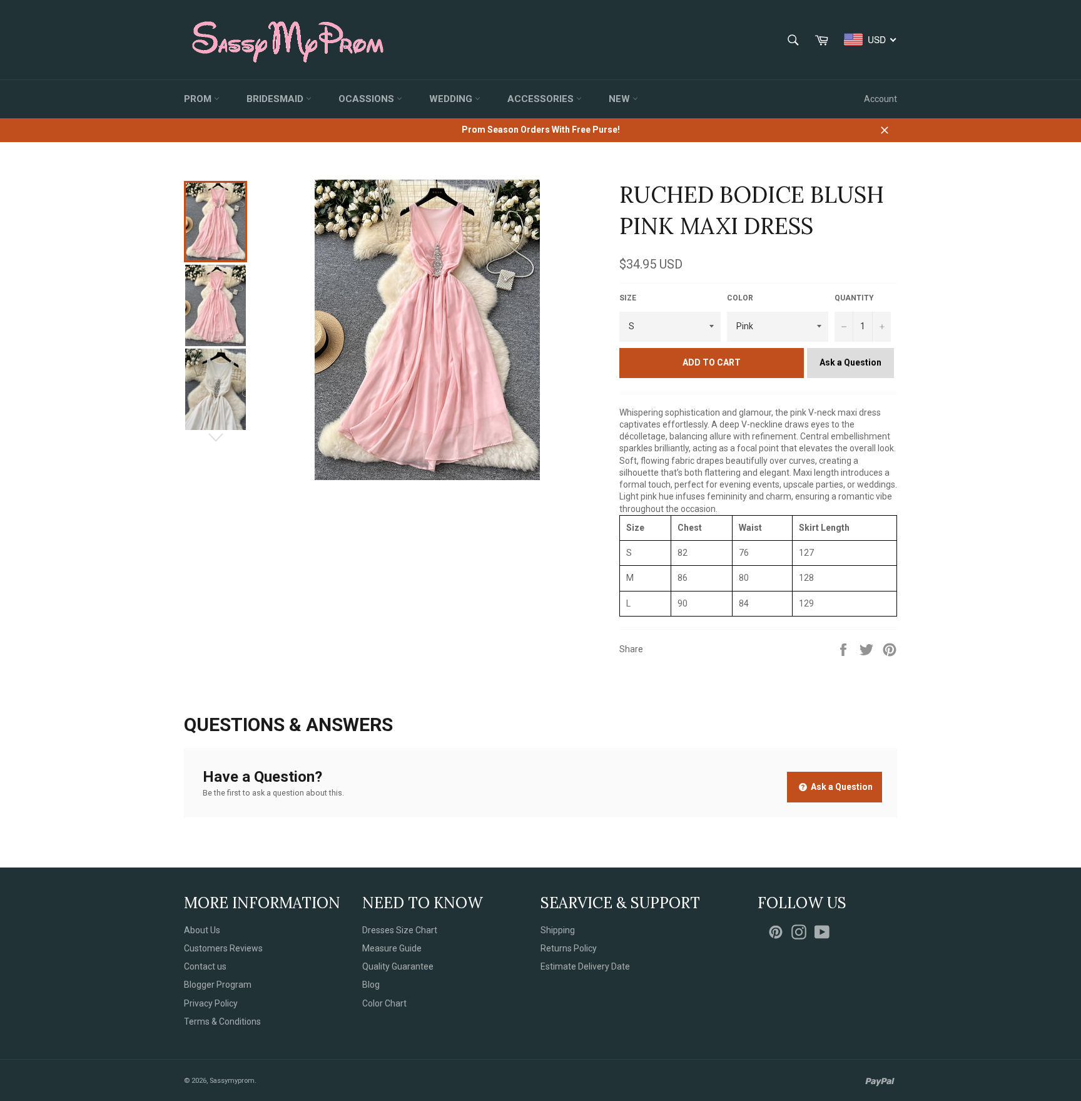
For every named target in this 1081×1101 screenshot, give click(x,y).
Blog (371, 985)
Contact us (205, 966)
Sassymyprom (232, 1081)
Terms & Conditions (222, 1022)
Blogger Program (217, 985)
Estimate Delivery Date (585, 966)
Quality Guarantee (398, 966)
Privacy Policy (211, 1003)
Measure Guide (392, 948)
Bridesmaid (276, 99)
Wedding (452, 99)
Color (740, 298)
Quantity (854, 298)
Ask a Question (850, 362)
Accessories (541, 99)
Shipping (557, 930)
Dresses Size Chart (399, 930)
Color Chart (384, 1003)
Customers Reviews (223, 948)
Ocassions (367, 99)
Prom (199, 99)
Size (627, 298)
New (620, 99)
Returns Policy (568, 948)
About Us (202, 930)
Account (880, 99)
